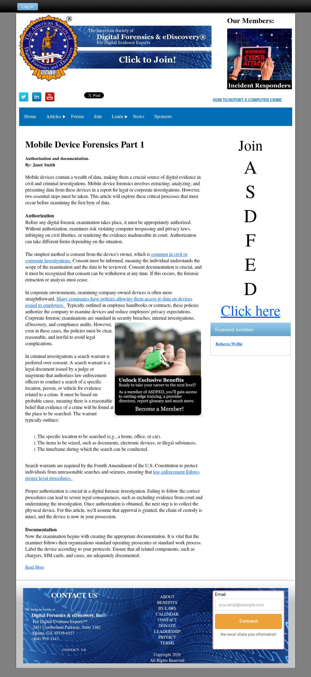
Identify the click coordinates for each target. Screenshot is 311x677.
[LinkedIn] (36, 96)
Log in (27, 6)
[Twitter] (23, 96)
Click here (250, 310)
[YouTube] (49, 96)
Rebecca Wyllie (229, 344)
